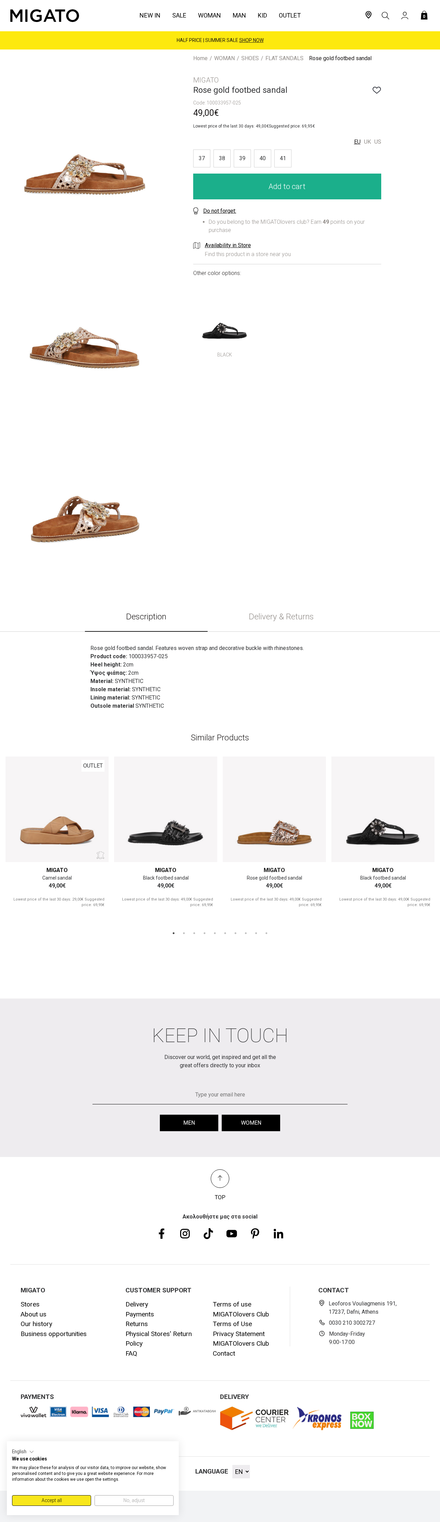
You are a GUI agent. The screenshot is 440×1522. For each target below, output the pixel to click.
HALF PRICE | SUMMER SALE (220, 40)
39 (242, 158)
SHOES (250, 58)
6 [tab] (225, 933)
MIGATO (57, 870)
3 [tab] (194, 933)
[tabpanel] (57, 838)
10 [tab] (266, 933)
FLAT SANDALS (284, 58)
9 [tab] (256, 933)
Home (200, 58)
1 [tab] (173, 933)
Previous (18, 808)
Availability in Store (228, 245)
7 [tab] (235, 933)
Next (95, 808)
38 (222, 158)
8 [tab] (245, 933)
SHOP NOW (251, 40)
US (377, 141)
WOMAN (224, 58)
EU (357, 141)
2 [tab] (183, 933)
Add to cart (287, 186)
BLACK (224, 354)
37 (202, 158)
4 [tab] (204, 933)
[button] (23, 1452)
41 (283, 158)
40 (263, 158)
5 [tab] (214, 933)
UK (367, 141)
